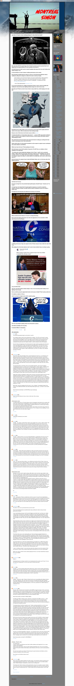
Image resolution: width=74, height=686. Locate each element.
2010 (56, 170)
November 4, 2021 (28, 83)
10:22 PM (15, 669)
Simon (14, 421)
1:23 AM (14, 502)
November (58, 82)
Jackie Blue (15, 354)
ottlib (14, 333)
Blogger (43, 683)
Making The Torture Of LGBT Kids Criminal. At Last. (58, 85)
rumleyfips (15, 394)
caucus (37, 132)
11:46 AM (15, 563)
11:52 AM (15, 397)
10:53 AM (15, 391)
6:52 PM (14, 417)
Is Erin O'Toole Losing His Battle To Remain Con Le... (58, 91)
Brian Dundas (15, 557)
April (57, 148)
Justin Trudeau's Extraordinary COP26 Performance (59, 133)
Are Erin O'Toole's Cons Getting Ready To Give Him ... (59, 129)
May (57, 147)
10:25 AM (15, 585)
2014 (56, 164)
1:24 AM (14, 554)
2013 (56, 166)
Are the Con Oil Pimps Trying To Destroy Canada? (59, 116)
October (57, 139)
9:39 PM (14, 655)
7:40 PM (14, 468)
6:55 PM (14, 431)
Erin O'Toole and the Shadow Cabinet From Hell (59, 120)
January (57, 153)
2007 (56, 175)
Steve (14, 415)
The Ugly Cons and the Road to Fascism (59, 95)
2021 (56, 79)
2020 (56, 155)
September (58, 141)
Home (31, 676)
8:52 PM (14, 638)
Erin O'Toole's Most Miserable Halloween (59, 137)
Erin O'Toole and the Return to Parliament (59, 98)
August (57, 142)
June (57, 145)
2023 (56, 76)
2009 (56, 172)
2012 (56, 167)
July (56, 144)
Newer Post (14, 676)
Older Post (48, 676)
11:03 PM (15, 492)
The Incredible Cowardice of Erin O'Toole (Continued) (58, 103)
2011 (56, 169)
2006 (56, 176)
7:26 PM (14, 456)
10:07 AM (15, 574)
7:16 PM (14, 445)
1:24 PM (14, 411)
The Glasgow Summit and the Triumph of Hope (59, 111)
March (57, 150)
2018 (56, 158)
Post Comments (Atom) (21, 679)
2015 (56, 163)
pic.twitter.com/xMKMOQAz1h (20, 81)
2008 (56, 173)
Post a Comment (16, 672)
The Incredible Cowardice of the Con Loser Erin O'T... (59, 124)
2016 (56, 161)
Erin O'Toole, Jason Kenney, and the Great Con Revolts (59, 107)
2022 (56, 78)
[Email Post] (24, 329)
